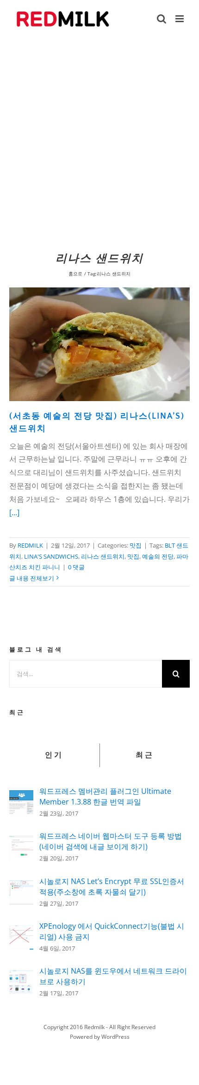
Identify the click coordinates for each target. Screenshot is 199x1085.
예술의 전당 (158, 556)
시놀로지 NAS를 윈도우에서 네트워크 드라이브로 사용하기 (113, 976)
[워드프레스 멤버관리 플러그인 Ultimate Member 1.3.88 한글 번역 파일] (21, 797)
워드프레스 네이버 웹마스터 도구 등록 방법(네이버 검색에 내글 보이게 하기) (110, 841)
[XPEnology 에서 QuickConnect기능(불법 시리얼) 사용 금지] (21, 932)
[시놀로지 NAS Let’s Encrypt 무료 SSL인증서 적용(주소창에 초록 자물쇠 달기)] (21, 887)
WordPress (115, 1037)
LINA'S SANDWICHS (51, 556)
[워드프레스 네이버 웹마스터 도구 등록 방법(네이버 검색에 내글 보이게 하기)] (21, 842)
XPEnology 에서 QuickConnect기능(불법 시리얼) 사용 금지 (111, 931)
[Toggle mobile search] (161, 19)
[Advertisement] (99, 142)
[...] (14, 512)
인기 (54, 755)
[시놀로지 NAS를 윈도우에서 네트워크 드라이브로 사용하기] (21, 977)
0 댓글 (76, 567)
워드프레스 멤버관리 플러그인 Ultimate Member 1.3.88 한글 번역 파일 (105, 796)
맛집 (136, 545)
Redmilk (94, 1027)
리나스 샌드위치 (102, 556)
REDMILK (30, 545)
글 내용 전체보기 (31, 578)
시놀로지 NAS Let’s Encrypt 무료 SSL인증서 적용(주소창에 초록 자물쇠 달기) (111, 886)
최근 (145, 755)
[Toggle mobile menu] (180, 19)
